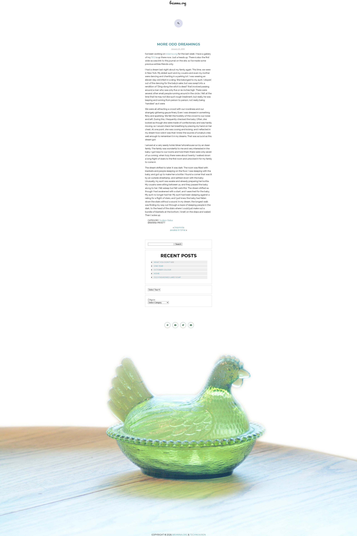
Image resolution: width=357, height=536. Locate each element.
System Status (166, 220)
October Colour (162, 270)
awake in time (177, 230)
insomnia (179, 227)
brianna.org (171, 54)
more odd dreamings (178, 44)
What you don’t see (164, 262)
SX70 (153, 57)
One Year (158, 266)
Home (156, 273)
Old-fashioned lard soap (167, 277)
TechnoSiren (198, 534)
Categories (151, 299)
